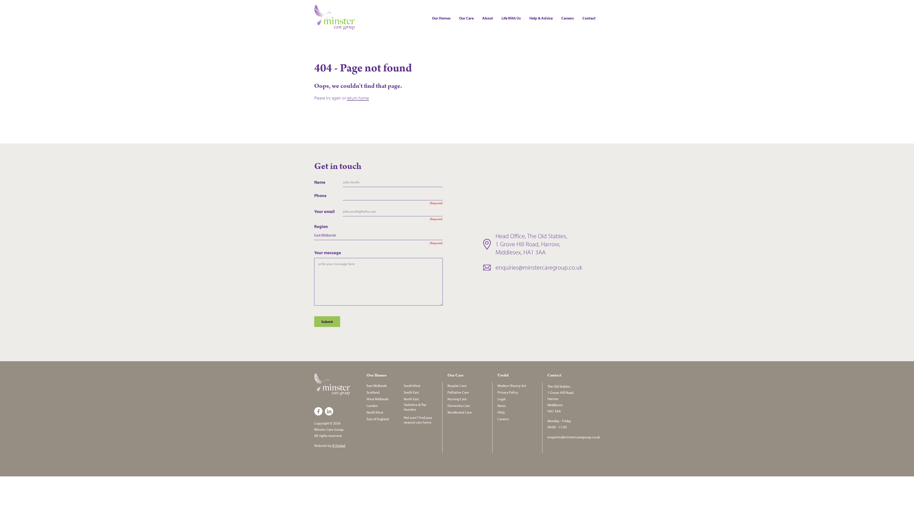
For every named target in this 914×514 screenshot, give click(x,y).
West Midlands (377, 399)
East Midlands (377, 385)
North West (375, 412)
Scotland (373, 392)
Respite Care (457, 385)
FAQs (501, 412)
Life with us (511, 18)
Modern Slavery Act (511, 385)
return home (358, 98)
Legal (501, 399)
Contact (589, 18)
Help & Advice (541, 18)
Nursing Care (457, 399)
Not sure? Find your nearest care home (418, 420)
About (487, 18)
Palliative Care (458, 392)
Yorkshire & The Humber (415, 407)
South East (411, 392)
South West (412, 385)
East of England (378, 419)
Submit (327, 321)
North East (411, 399)
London (372, 405)
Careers (567, 18)
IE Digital (338, 445)
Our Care (466, 18)
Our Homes (441, 18)
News (501, 405)
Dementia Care (458, 405)
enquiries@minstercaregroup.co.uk (539, 267)
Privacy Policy (507, 392)
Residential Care (459, 412)
